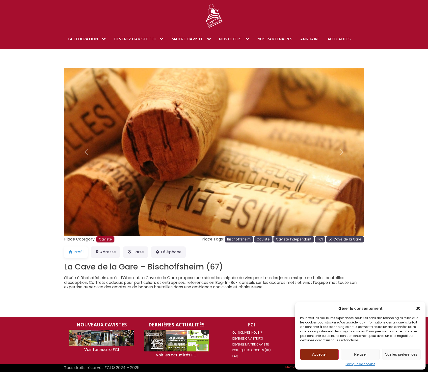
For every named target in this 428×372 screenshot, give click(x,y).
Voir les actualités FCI (176, 355)
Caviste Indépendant (294, 239)
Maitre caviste (187, 39)
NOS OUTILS (230, 39)
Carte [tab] (138, 252)
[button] (418, 308)
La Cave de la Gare (345, 239)
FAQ (235, 356)
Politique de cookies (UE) (251, 350)
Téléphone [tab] (171, 252)
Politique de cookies (360, 364)
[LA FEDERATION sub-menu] (105, 39)
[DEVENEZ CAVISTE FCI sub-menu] (162, 39)
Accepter (319, 354)
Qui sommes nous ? (247, 332)
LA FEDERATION (83, 39)
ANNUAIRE (310, 39)
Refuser (360, 354)
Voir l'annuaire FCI (101, 349)
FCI (320, 239)
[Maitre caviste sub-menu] (210, 39)
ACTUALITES (339, 39)
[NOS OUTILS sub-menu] (248, 39)
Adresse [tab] (108, 252)
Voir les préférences (401, 354)
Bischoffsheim (239, 239)
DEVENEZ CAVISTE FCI (135, 39)
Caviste (105, 239)
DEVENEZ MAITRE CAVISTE (250, 344)
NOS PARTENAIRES (274, 39)
